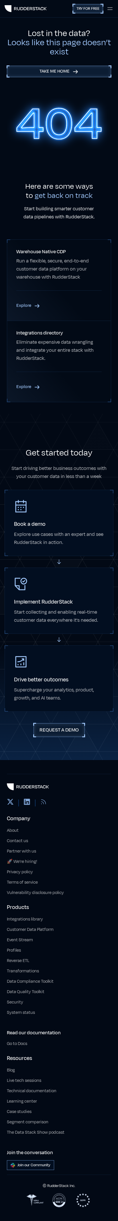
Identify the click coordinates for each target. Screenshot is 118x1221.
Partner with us (21, 851)
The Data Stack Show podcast (35, 1132)
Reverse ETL (18, 961)
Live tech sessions (24, 1081)
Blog (11, 1070)
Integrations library (25, 919)
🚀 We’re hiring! (22, 862)
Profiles (14, 950)
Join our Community (33, 1165)
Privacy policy (20, 872)
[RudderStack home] (26, 8)
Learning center (22, 1101)
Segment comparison (27, 1122)
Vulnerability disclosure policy (35, 893)
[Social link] (10, 803)
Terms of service (22, 882)
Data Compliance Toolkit (30, 981)
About (13, 830)
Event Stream (20, 940)
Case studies (19, 1112)
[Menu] (110, 8)
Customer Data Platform (30, 930)
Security (15, 1002)
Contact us (17, 841)
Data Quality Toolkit (25, 992)
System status (21, 1013)
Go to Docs (17, 1044)
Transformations (23, 971)
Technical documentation (31, 1091)
